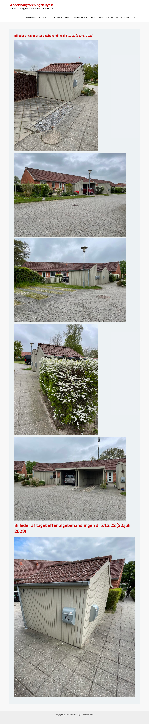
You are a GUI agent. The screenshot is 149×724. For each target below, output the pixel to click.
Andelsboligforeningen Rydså (32, 5)
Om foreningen (122, 17)
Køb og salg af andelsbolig (102, 17)
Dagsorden (44, 17)
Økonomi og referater (61, 17)
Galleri (135, 17)
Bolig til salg (31, 17)
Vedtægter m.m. (81, 17)
